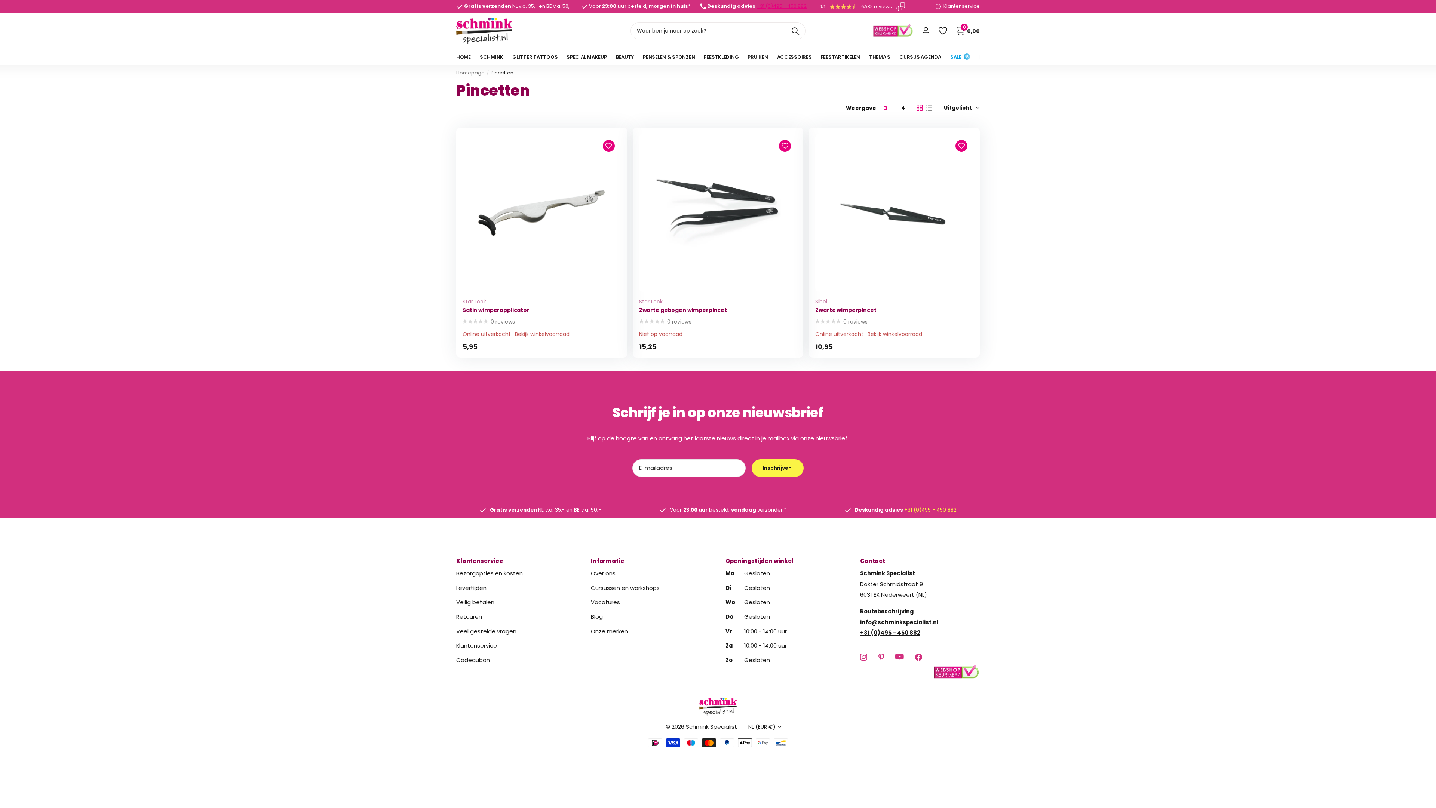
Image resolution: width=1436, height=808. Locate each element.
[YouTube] (899, 657)
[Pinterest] (881, 657)
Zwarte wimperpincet (845, 310)
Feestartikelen (840, 57)
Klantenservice (479, 561)
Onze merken (609, 631)
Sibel (821, 301)
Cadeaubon (473, 660)
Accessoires (794, 57)
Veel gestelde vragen (486, 631)
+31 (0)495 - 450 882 (782, 6)
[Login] (925, 30)
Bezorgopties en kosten (489, 573)
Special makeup (587, 57)
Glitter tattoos (535, 57)
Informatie (607, 561)
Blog (597, 617)
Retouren (469, 617)
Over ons (603, 573)
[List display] (929, 108)
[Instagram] (863, 657)
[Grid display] (920, 108)
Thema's (879, 57)
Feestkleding (721, 57)
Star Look (474, 301)
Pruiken (758, 57)
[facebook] (918, 657)
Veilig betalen (475, 602)
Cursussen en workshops (625, 588)
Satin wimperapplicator (496, 310)
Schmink (491, 57)
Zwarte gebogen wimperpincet (683, 310)
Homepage (470, 72)
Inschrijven (777, 468)
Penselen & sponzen (669, 57)
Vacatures (605, 602)
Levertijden (471, 588)
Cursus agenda (920, 57)
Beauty (625, 57)
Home (463, 57)
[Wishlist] (942, 30)
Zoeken (795, 30)
